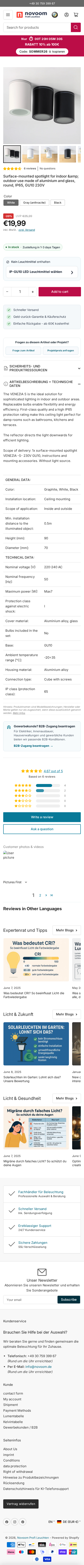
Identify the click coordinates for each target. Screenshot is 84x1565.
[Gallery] (42, 115)
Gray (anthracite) (34, 202)
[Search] (76, 27)
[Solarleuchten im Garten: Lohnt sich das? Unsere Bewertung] (36, 1044)
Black (57, 202)
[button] (12, 168)
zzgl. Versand (27, 229)
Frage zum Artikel (23, 350)
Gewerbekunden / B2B (20, 1427)
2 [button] (40, 895)
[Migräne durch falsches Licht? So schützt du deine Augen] (36, 1128)
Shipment (10, 1405)
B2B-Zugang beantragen (33, 745)
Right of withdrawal (18, 1472)
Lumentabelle (13, 1416)
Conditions (11, 1460)
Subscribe (69, 1299)
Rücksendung (13, 1483)
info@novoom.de (38, 1367)
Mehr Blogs (65, 930)
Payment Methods (17, 1410)
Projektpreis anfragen (60, 350)
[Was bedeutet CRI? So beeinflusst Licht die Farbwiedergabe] (36, 960)
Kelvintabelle (13, 1422)
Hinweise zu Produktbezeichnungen (31, 1477)
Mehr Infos (19, 712)
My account (12, 1399)
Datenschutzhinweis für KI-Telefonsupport (36, 1489)
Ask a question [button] (42, 829)
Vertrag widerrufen (21, 1504)
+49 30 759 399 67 (42, 3)
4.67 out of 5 (53, 771)
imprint (8, 1455)
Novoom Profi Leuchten (33, 1537)
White (11, 202)
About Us (10, 1449)
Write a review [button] (42, 817)
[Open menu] (8, 14)
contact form (13, 1393)
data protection (14, 1466)
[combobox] (42, 27)
